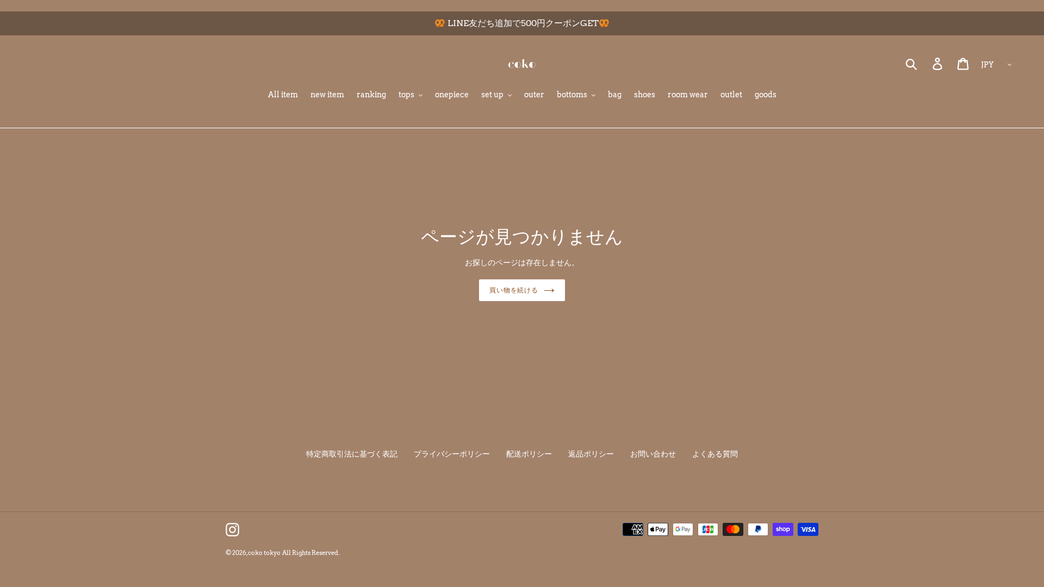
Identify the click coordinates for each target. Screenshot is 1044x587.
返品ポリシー (591, 453)
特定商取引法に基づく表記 (351, 453)
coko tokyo (264, 553)
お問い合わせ (653, 453)
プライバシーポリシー (452, 453)
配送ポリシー (529, 453)
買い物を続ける (514, 290)
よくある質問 (715, 453)
